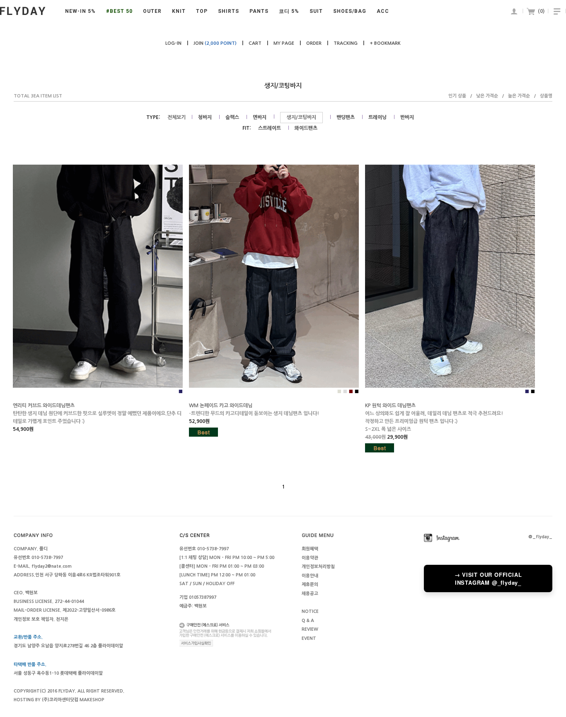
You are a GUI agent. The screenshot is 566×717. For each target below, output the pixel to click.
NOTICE (310, 612)
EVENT (309, 638)
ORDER (314, 43)
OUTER (152, 11)
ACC (383, 11)
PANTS (258, 11)
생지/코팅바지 (301, 117)
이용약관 (310, 558)
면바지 (259, 117)
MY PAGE (283, 43)
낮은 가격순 (487, 96)
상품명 (546, 96)
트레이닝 (377, 117)
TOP (202, 11)
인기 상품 (457, 96)
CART (255, 43)
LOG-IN (173, 43)
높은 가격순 (519, 96)
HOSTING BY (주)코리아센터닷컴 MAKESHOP (59, 700)
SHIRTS (228, 11)
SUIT (316, 11)
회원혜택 (310, 549)
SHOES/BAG (349, 11)
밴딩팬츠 (345, 117)
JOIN (215, 43)
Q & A (308, 620)
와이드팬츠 (306, 128)
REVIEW (310, 629)
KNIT (179, 11)
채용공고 (310, 593)
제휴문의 (310, 585)
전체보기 (176, 117)
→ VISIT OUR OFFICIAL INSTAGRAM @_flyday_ (488, 578)
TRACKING (346, 43)
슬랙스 (232, 117)
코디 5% (289, 11)
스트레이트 (269, 128)
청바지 (205, 117)
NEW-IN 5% (80, 11)
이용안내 (310, 576)
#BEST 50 (119, 11)
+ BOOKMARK (385, 43)
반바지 (407, 117)
